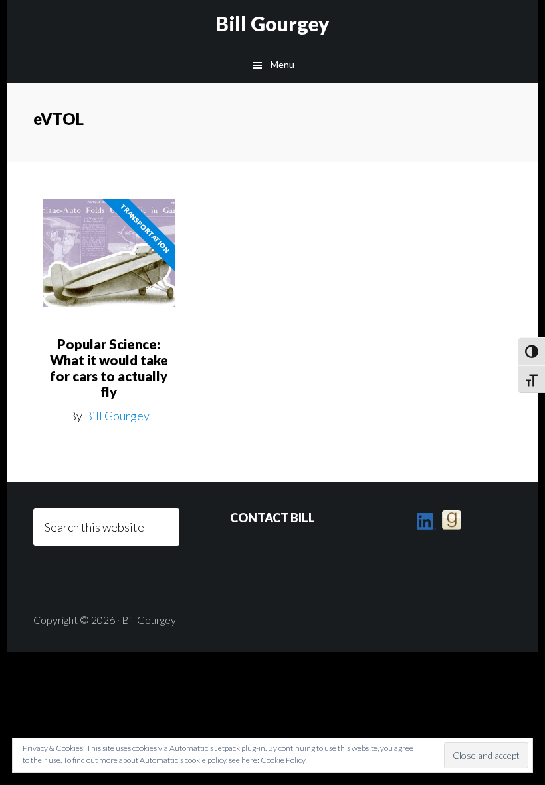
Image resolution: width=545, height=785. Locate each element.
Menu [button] (282, 64)
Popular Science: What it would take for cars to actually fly (109, 368)
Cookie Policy (283, 760)
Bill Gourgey (272, 23)
